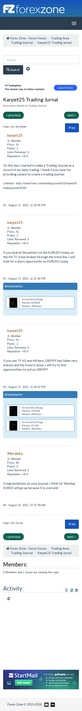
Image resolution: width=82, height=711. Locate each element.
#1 (5, 205)
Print (71, 128)
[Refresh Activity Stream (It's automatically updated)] (71, 589)
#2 (5, 278)
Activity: (13, 588)
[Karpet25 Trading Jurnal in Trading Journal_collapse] (76, 590)
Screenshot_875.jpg (32, 299)
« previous (13, 115)
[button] (72, 127)
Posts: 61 (13, 144)
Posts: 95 (13, 462)
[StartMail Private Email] (41, 679)
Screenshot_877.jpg (32, 422)
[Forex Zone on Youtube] (46, 704)
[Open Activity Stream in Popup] (66, 589)
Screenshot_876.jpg (32, 407)
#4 (5, 505)
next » (71, 115)
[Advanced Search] (28, 69)
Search (15, 70)
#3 (5, 387)
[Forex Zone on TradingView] (52, 704)
